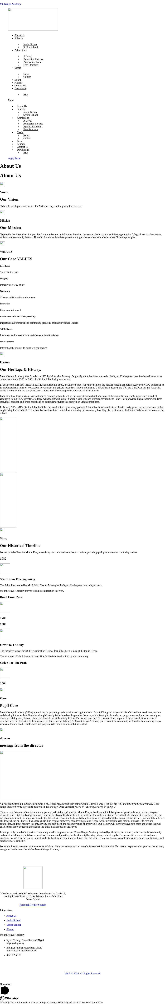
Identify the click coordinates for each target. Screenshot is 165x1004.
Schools (19, 38)
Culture (27, 76)
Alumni (18, 82)
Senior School (30, 47)
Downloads (20, 88)
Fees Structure (30, 65)
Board (18, 79)
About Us (19, 35)
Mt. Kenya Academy (10, 4)
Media (18, 67)
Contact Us (20, 85)
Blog (25, 94)
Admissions (20, 50)
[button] (60, 100)
